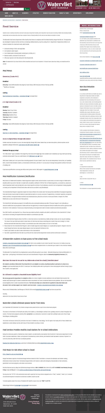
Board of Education (49, 13)
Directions (16, 2)
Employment (89, 13)
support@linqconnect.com (50, 170)
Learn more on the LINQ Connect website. (28, 145)
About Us (15, 13)
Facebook (17, 385)
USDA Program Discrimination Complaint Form (90, 134)
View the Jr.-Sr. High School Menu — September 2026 (15, 133)
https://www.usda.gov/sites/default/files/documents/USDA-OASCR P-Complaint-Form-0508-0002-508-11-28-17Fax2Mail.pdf (91, 140)
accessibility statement (59, 397)
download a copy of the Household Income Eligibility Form (16, 245)
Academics (25, 13)
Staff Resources (10, 5)
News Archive (9, 16)
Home (6, 13)
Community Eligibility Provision (86, 37)
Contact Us (8, 2)
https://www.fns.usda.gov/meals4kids (12, 354)
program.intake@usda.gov (86, 185)
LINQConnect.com (33, 156)
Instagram (23, 385)
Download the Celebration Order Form (11, 343)
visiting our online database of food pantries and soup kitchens (34, 370)
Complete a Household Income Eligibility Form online (15, 243)
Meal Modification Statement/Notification (89, 68)
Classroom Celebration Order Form (87, 65)
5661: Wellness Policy (84, 72)
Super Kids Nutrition (84, 76)
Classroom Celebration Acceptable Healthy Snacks (91, 61)
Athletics (36, 13)
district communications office (67, 395)
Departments (77, 13)
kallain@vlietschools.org (41, 290)
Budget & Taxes (64, 13)
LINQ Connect (96, 57)
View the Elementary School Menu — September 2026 (15, 96)
